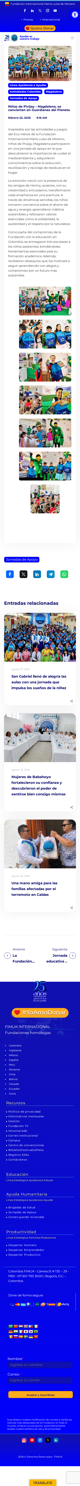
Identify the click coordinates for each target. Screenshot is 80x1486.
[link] (75, 15)
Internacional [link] (51, 19)
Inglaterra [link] (15, 1050)
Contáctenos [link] (17, 1159)
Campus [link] (14, 1140)
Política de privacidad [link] (24, 1111)
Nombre (15, 1359)
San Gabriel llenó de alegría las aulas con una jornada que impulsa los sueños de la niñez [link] (38, 682)
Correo (15, 1374)
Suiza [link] (12, 1093)
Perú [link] (12, 1064)
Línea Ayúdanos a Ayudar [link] (28, 85)
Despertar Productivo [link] (24, 1254)
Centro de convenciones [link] (26, 1145)
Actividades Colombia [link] (25, 91)
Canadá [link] (14, 1083)
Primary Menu (72, 38)
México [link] (13, 1055)
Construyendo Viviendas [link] (26, 1217)
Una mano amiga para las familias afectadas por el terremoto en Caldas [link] (34, 889)
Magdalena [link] (54, 91)
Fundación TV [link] (18, 1126)
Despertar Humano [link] (22, 1245)
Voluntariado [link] (17, 1131)
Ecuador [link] (14, 1088)
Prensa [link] (28, 19)
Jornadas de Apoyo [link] (23, 98)
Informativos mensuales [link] (26, 1116)
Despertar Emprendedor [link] (26, 1250)
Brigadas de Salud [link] (21, 1207)
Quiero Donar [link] (42, 28)
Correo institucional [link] (23, 1135)
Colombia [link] (15, 1045)
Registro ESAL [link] (19, 1155)
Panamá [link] (14, 1069)
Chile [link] (12, 1074)
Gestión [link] (14, 1121)
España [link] (13, 1059)
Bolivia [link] (13, 1079)
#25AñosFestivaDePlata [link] (26, 1150)
